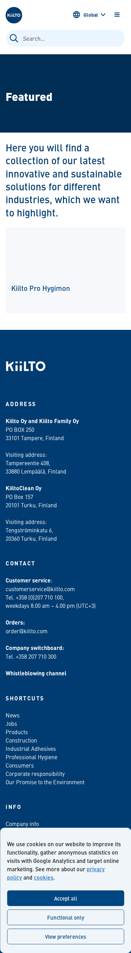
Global (90, 14)
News (13, 715)
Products (17, 732)
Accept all (65, 898)
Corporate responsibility (35, 773)
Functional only (65, 917)
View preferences (65, 936)
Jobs (11, 723)
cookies (43, 877)
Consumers (20, 765)
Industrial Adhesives (31, 748)
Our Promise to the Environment (45, 782)
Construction (21, 740)
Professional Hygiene (31, 757)
